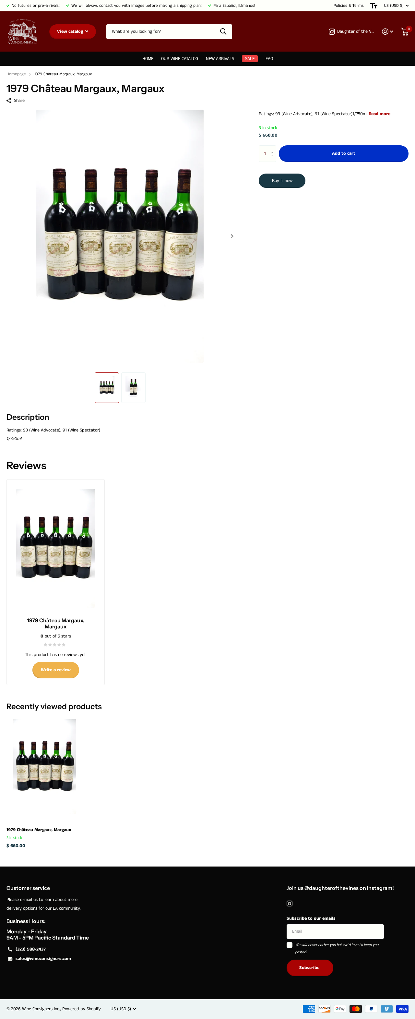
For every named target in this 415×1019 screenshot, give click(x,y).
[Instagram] (289, 903)
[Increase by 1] (273, 148)
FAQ (269, 58)
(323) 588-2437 (31, 949)
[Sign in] (387, 31)
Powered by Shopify (81, 1009)
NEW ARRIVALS (220, 58)
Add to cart (343, 154)
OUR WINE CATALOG (179, 58)
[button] (232, 236)
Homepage (16, 74)
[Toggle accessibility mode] (373, 5)
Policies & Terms (349, 6)
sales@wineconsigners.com (43, 958)
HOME (147, 58)
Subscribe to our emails (311, 918)
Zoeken (223, 31)
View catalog (70, 31)
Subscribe (310, 967)
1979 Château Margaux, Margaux (38, 830)
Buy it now (282, 180)
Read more (379, 114)
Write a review (56, 670)
